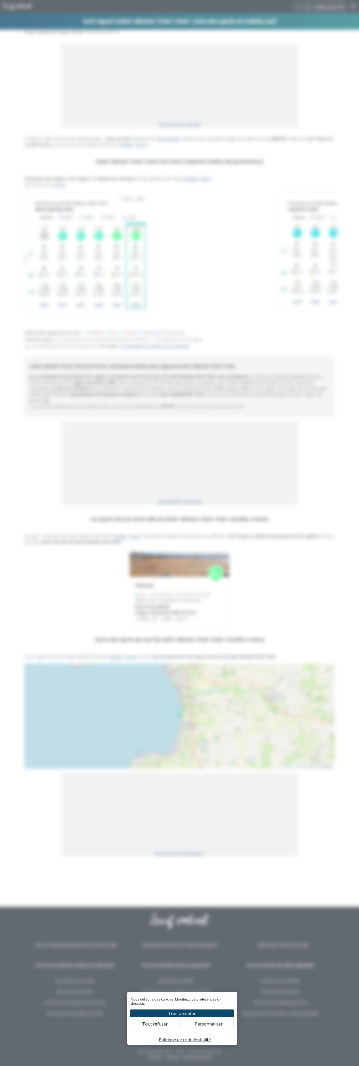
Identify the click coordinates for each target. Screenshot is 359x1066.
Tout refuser (155, 1024)
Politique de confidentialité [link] (185, 1040)
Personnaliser (209, 1024)
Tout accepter (182, 1013)
